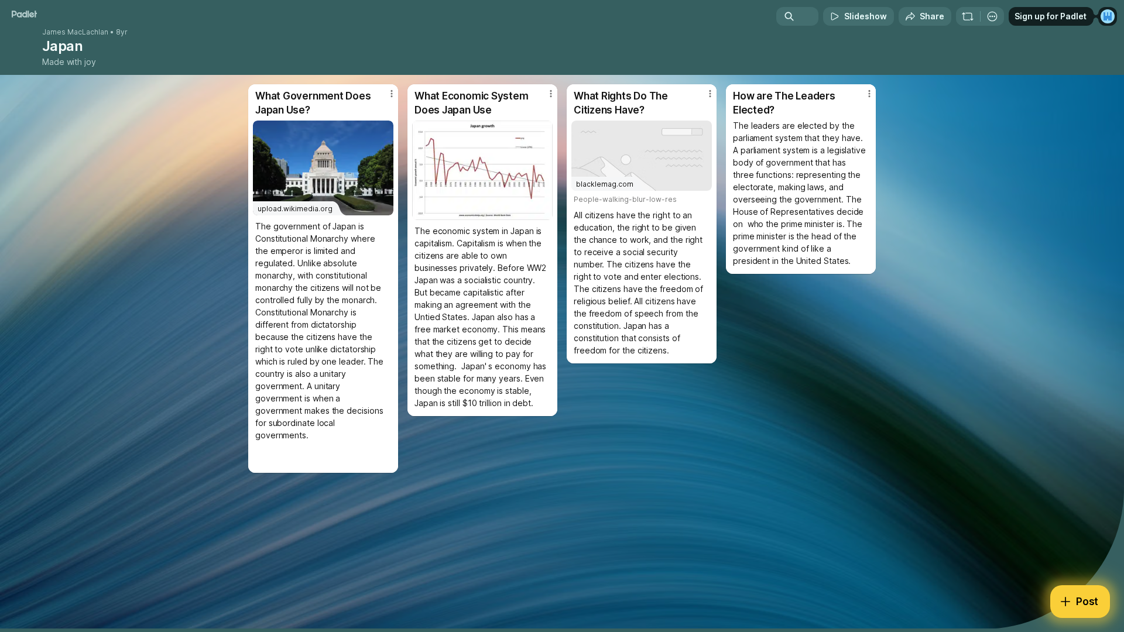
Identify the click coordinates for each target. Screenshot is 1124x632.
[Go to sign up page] (1107, 16)
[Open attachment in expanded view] (482, 170)
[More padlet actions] (992, 16)
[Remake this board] (967, 16)
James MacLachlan (75, 32)
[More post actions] (391, 93)
